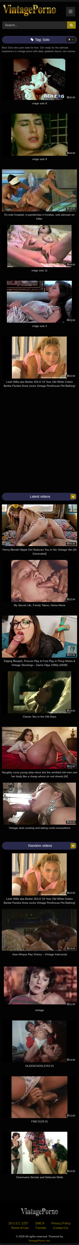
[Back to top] (67, 1233)
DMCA (39, 1223)
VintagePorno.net (39, 1240)
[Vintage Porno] (32, 11)
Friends (41, 1228)
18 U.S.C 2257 (18, 1223)
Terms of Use (20, 1228)
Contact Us (60, 1228)
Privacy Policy (61, 1223)
